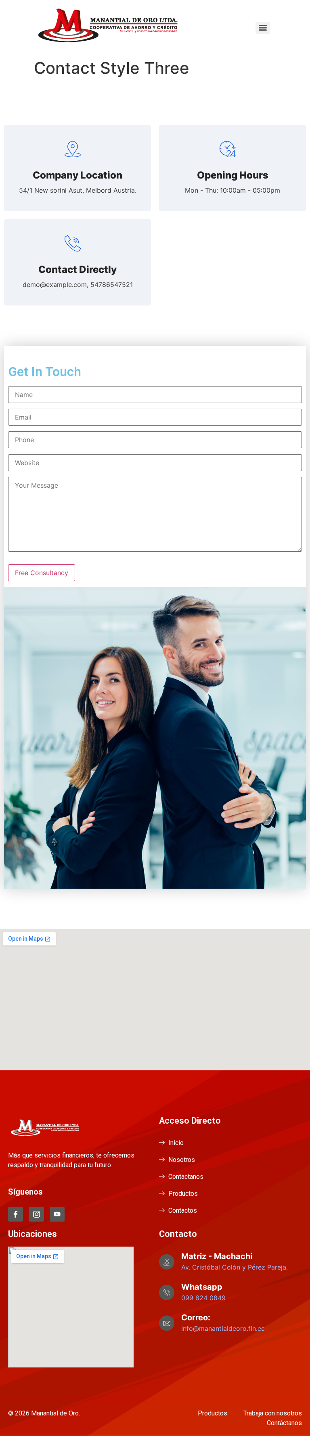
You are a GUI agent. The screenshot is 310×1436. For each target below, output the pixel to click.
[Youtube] (57, 1214)
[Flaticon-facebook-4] (15, 1214)
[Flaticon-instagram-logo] (36, 1214)
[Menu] (263, 28)
